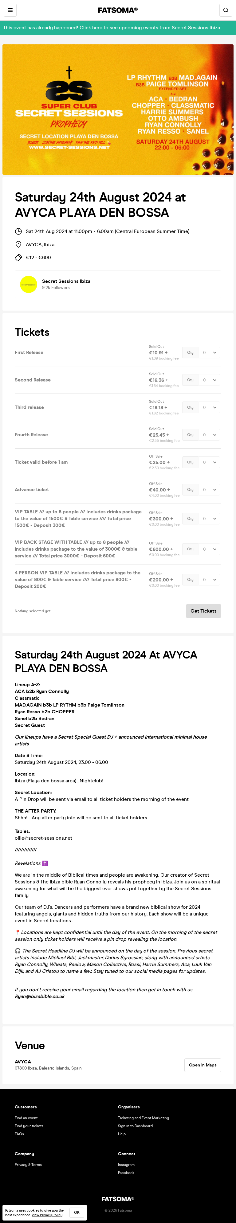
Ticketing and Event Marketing (143, 1118)
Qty (190, 352)
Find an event (26, 1118)
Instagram (126, 1165)
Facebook (126, 1173)
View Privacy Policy (47, 1215)
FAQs (19, 1134)
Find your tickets (29, 1126)
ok (77, 1212)
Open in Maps (203, 1065)
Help (122, 1134)
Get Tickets (204, 611)
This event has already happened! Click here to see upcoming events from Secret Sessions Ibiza (111, 28)
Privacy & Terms (28, 1165)
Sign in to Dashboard (135, 1126)
